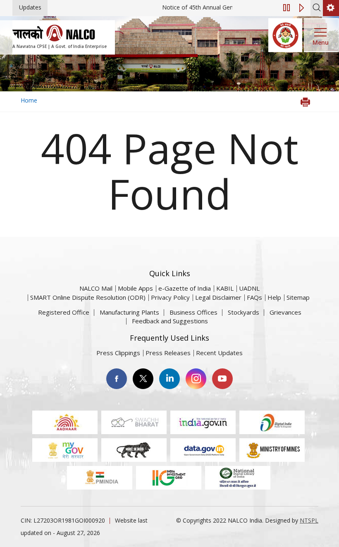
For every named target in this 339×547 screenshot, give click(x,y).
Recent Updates (219, 353)
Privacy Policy (170, 297)
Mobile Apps (135, 288)
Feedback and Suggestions (170, 321)
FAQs (254, 297)
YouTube (222, 378)
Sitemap (298, 297)
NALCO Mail (95, 288)
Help (274, 297)
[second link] (331, 8)
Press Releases (168, 353)
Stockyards (243, 312)
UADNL (249, 288)
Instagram (196, 378)
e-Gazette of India (184, 288)
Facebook (116, 378)
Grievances (285, 312)
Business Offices (193, 312)
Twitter (143, 378)
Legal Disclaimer (218, 297)
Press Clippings (118, 353)
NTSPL (309, 520)
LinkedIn (169, 378)
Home (29, 100)
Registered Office (63, 312)
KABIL (225, 288)
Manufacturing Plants (129, 312)
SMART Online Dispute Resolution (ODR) (88, 297)
